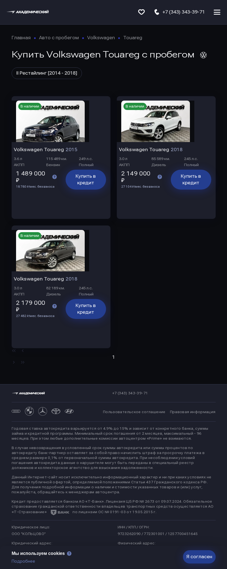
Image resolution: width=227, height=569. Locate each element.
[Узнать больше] (54, 177)
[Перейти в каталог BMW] (29, 412)
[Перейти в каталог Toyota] (55, 412)
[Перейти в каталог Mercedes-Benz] (42, 412)
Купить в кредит (86, 179)
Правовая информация (193, 412)
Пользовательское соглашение (134, 412)
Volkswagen (101, 37)
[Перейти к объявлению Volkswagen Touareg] (61, 119)
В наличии (29, 106)
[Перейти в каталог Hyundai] (69, 412)
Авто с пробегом (59, 37)
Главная (21, 37)
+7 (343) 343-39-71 (130, 393)
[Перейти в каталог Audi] (16, 412)
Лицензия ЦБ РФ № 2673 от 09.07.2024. (144, 502)
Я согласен (199, 556)
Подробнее (23, 561)
